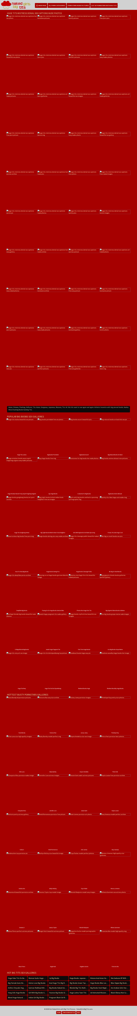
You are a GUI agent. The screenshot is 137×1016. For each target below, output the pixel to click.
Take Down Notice (69, 1012)
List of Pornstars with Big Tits (104, 5)
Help (78, 1012)
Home (59, 1012)
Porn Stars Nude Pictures (78, 5)
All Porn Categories (57, 5)
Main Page (42, 5)
